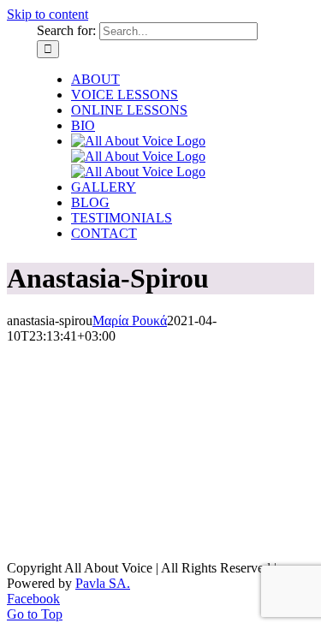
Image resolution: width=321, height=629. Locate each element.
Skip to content (47, 14)
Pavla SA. (102, 583)
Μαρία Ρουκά (129, 320)
